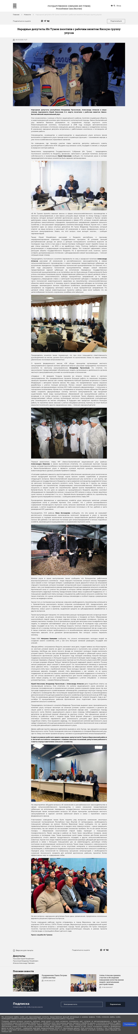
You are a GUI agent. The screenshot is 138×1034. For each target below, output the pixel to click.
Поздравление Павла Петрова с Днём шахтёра (54, 976)
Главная (16, 15)
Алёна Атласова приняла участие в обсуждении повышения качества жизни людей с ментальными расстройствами (111, 979)
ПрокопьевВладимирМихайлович (25, 961)
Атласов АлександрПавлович (24, 963)
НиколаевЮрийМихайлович (23, 959)
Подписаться (115, 1004)
